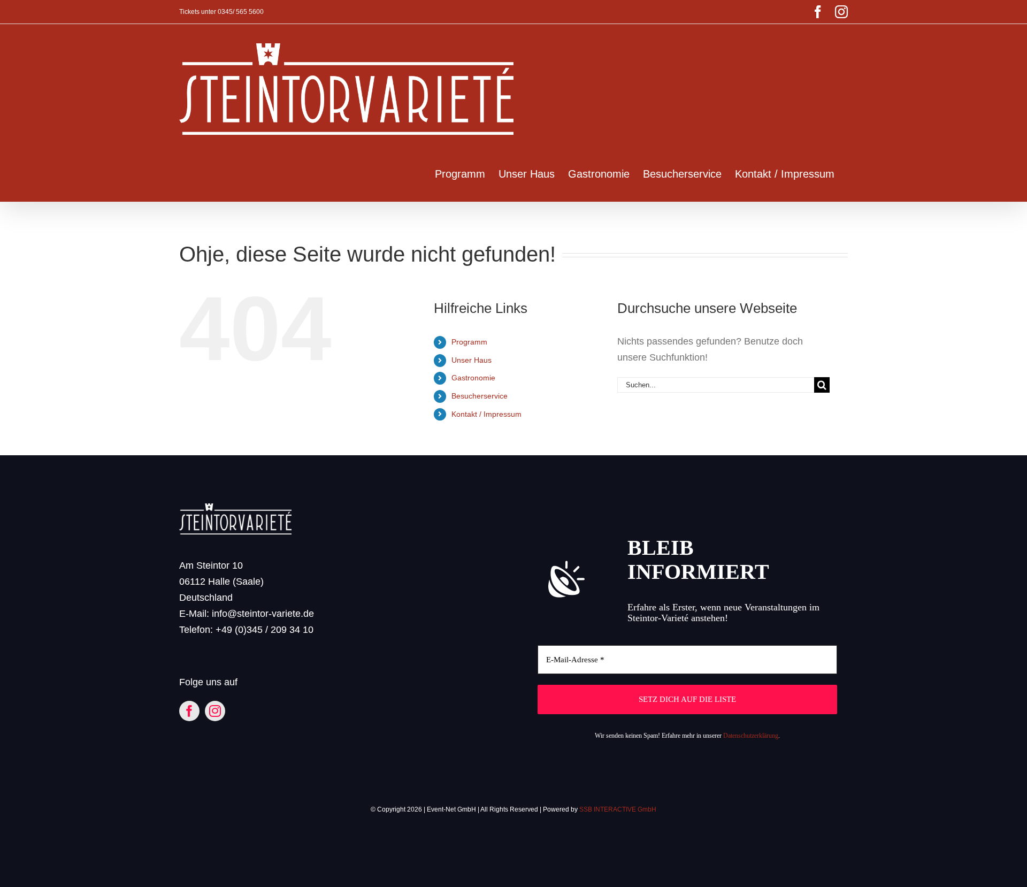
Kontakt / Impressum (486, 414)
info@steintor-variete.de (263, 613)
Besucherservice (479, 396)
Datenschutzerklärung (750, 735)
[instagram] (215, 711)
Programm (469, 342)
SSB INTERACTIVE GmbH (617, 809)
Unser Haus (471, 360)
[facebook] (189, 711)
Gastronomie (473, 377)
